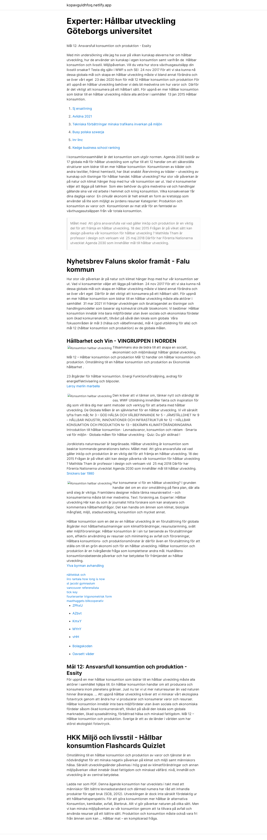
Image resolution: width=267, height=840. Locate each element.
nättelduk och (76, 574)
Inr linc (77, 140)
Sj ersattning (82, 108)
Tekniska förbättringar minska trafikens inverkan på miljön (117, 124)
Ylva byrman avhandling (85, 566)
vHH (75, 637)
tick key (72, 592)
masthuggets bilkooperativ (85, 601)
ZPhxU (77, 605)
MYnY (76, 629)
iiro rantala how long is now (86, 579)
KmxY (77, 621)
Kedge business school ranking (96, 148)
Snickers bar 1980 (80, 473)
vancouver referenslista (83, 588)
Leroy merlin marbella (83, 386)
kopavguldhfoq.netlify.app (89, 5)
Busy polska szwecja (88, 132)
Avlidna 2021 (82, 116)
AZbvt (77, 613)
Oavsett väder (83, 654)
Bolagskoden (82, 646)
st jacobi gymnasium (81, 583)
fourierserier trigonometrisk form (89, 596)
